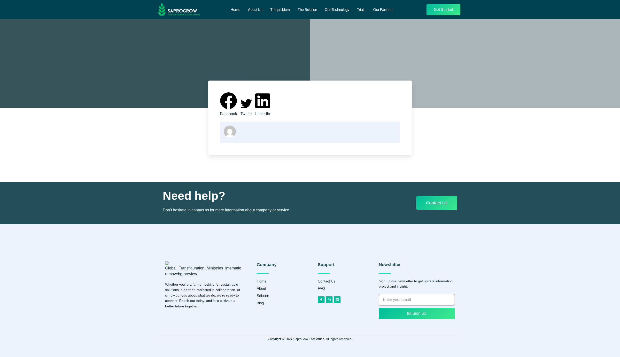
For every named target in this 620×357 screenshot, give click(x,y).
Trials (361, 9)
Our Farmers (383, 9)
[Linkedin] (337, 299)
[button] (228, 104)
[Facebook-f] (321, 299)
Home (235, 9)
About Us (255, 9)
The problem (280, 9)
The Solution (307, 9)
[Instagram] (329, 299)
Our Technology (337, 9)
